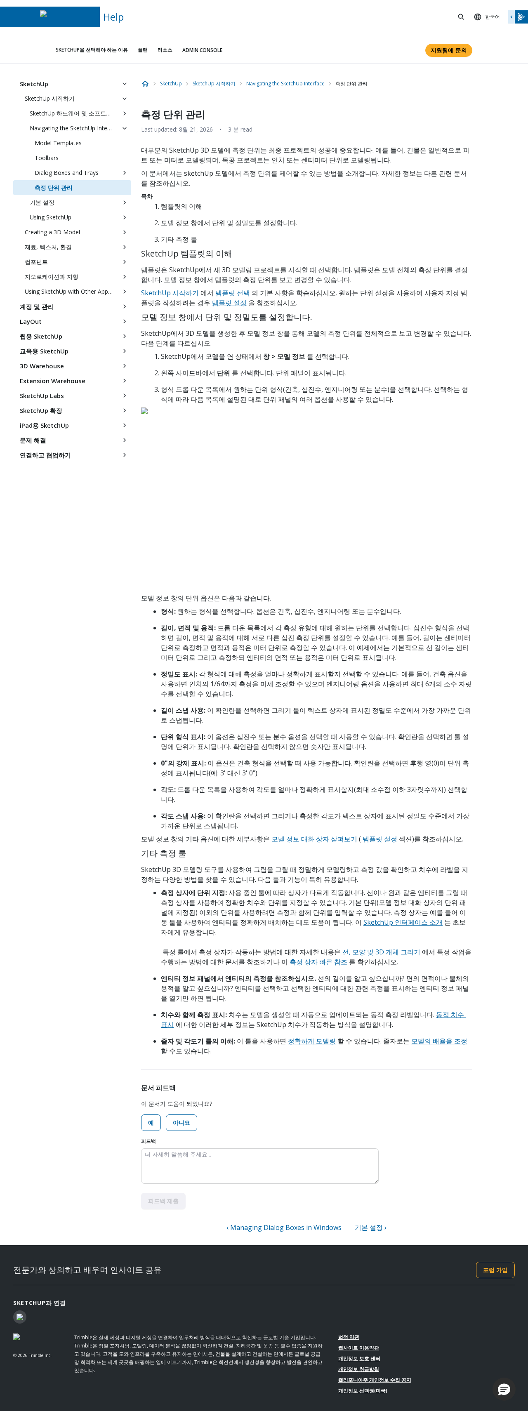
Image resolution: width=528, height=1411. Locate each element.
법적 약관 (348, 1336)
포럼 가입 (495, 1270)
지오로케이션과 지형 (51, 276)
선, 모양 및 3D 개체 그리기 (381, 951)
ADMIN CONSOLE (202, 50)
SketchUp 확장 (41, 410)
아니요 (181, 1122)
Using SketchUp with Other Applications (71, 291)
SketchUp (34, 84)
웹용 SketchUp (41, 336)
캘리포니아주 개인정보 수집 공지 (374, 1379)
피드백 (148, 1141)
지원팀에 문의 (449, 50)
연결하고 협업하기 (45, 455)
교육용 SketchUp (44, 351)
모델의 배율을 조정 (439, 1041)
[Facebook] (19, 1317)
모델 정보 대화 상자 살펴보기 (314, 838)
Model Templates (58, 143)
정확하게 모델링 (312, 1041)
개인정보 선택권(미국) (362, 1390)
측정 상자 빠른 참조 (318, 961)
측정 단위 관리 (54, 187)
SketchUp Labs (42, 395)
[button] (504, 1389)
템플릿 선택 (232, 292)
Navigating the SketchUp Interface (74, 128)
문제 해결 (33, 440)
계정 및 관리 (37, 306)
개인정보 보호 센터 (359, 1358)
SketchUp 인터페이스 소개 (403, 922)
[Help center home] (145, 84)
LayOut (31, 321)
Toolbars (47, 158)
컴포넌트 (36, 262)
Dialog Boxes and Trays (67, 173)
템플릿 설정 (229, 302)
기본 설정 (42, 202)
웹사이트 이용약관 (358, 1347)
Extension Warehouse (52, 381)
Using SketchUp (50, 217)
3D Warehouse (42, 366)
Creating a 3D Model (52, 232)
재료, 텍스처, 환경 (48, 247)
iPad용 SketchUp (44, 425)
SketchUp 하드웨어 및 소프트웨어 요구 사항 (74, 113)
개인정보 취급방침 (358, 1369)
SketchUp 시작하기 (50, 98)
